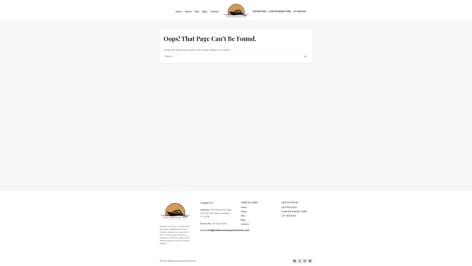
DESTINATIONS (259, 11)
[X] (299, 261)
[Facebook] (294, 261)
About (188, 11)
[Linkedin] (310, 261)
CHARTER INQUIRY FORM (279, 11)
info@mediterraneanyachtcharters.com (228, 230)
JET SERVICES (299, 11)
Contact (214, 11)
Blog (204, 11)
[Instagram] (305, 261)
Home (179, 11)
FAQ (197, 11)
